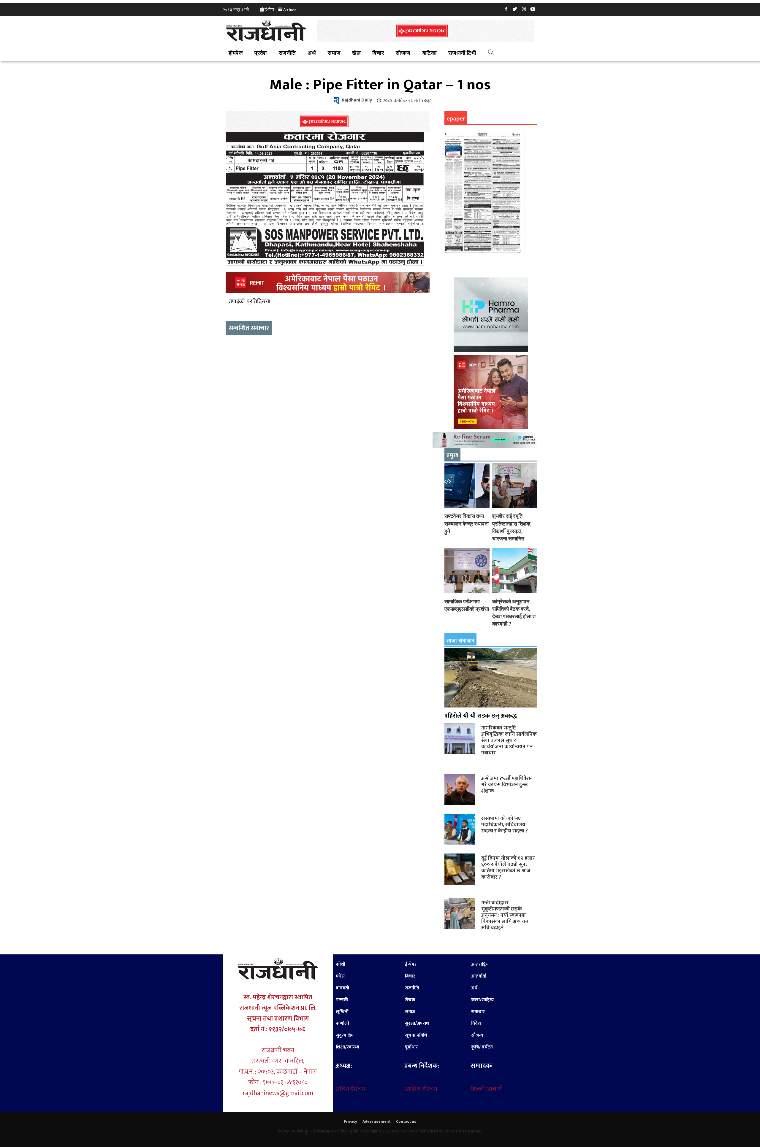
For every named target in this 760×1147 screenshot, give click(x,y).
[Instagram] (524, 8)
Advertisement (376, 1121)
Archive (289, 9)
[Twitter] (515, 8)
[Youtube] (532, 8)
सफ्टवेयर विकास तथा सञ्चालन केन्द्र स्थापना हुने (466, 523)
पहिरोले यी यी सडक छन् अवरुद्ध (480, 716)
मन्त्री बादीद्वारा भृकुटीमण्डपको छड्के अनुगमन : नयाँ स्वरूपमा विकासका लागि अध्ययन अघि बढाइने (504, 915)
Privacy (350, 1121)
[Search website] (491, 53)
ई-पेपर (269, 9)
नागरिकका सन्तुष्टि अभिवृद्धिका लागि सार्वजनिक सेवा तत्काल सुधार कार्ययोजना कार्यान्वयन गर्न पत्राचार (509, 740)
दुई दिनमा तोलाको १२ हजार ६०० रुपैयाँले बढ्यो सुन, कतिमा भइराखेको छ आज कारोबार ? (508, 867)
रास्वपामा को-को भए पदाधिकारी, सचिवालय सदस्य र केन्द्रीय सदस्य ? (504, 824)
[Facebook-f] (506, 8)
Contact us (406, 1121)
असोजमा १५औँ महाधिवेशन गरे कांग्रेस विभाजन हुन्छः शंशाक (507, 784)
